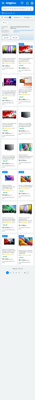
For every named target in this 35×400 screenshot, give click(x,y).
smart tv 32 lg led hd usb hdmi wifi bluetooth (23, 31)
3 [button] (13, 272)
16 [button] (24, 272)
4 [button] (16, 272)
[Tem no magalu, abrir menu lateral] (3, 3)
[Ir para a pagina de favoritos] (22, 3)
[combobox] (17, 8)
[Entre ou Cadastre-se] (32, 3)
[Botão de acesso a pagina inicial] (12, 3)
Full (5, 22)
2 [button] (10, 272)
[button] (28, 9)
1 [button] (7, 272)
